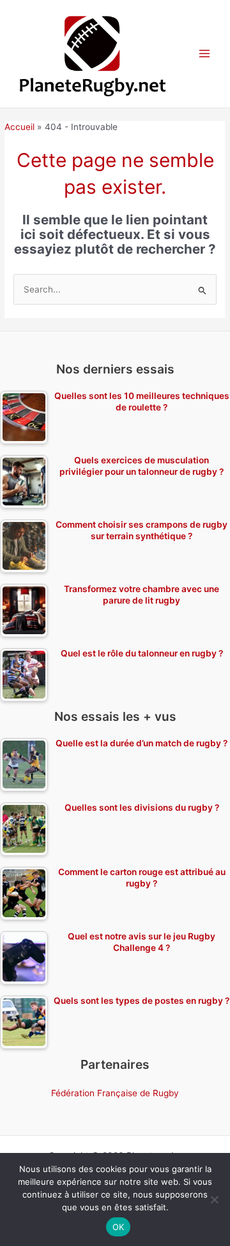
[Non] (214, 1199)
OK (118, 1227)
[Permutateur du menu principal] (205, 54)
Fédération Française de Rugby (115, 1093)
